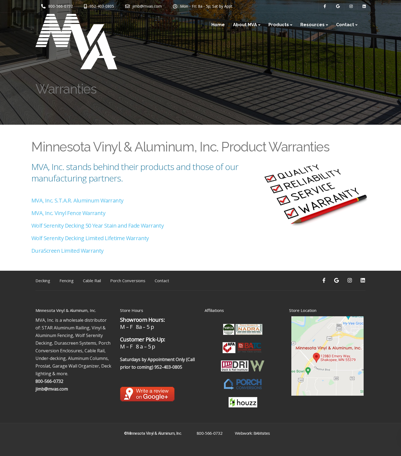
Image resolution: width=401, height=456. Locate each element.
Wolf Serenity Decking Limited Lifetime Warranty (90, 238)
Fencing (66, 280)
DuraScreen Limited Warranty (67, 250)
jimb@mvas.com (51, 389)
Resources (312, 24)
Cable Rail (92, 280)
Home (218, 24)
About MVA (245, 24)
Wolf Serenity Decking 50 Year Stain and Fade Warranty (97, 225)
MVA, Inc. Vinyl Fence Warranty (68, 213)
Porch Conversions (127, 280)
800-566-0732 (49, 381)
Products (278, 24)
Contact (345, 24)
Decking (42, 280)
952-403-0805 (168, 367)
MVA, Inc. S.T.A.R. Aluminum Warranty (77, 200)
